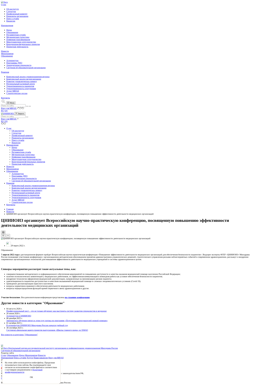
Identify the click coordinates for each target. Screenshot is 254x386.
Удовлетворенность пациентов (20, 86)
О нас (3, 4)
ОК (31, 377)
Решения (5, 72)
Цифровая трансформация (18, 39)
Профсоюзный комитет (16, 14)
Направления (7, 25)
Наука (9, 30)
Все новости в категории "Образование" (19, 335)
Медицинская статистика (17, 37)
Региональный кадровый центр (20, 84)
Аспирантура (12, 60)
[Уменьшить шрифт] (8, 235)
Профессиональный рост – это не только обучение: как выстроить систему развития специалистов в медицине (56, 311)
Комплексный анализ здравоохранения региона (27, 77)
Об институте (12, 9)
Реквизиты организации (17, 16)
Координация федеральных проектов (23, 44)
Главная (9, 209)
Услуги (30, 358)
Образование (12, 32)
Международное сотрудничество (21, 42)
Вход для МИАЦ (56, 358)
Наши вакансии (41, 358)
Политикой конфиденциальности (23, 371)
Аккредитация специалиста (18, 65)
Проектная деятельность (17, 47)
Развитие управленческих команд (21, 81)
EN (6, 111)
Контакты (5, 98)
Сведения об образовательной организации (26, 68)
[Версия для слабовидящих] (21, 108)
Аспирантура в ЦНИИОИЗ (18, 316)
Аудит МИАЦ (12, 91)
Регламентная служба (16, 35)
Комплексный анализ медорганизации (23, 79)
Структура (11, 11)
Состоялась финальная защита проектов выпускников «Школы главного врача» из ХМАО (47, 330)
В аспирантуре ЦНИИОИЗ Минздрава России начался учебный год (37, 325)
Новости (5, 51)
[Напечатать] (3, 232)
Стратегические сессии (16, 93)
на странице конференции (77, 297)
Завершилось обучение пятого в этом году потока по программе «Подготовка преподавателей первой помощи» (57, 320)
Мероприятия (7, 53)
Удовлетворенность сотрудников (21, 88)
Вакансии (10, 21)
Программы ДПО (14, 63)
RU (2, 111)
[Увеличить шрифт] (3, 235)
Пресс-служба (12, 18)
